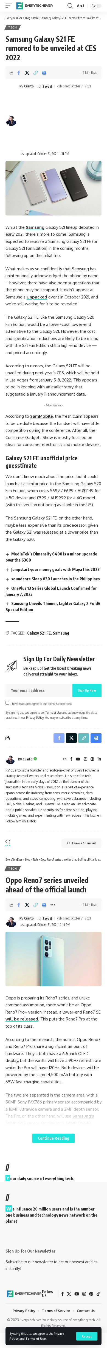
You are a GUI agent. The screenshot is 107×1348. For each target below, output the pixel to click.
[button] (86, 1336)
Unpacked (37, 297)
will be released (21, 1019)
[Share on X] (27, 72)
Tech (12, 27)
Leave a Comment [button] (84, 843)
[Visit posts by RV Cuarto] (10, 759)
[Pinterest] (92, 759)
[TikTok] (98, 1294)
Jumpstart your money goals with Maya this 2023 (55, 569)
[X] (69, 1294)
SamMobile (41, 416)
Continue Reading (53, 1138)
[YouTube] (78, 759)
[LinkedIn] (99, 759)
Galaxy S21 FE (39, 633)
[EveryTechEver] (34, 6)
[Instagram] (85, 759)
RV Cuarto (26, 86)
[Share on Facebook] (18, 72)
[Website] (64, 759)
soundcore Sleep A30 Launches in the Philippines (55, 578)
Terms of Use (36, 1338)
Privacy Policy (34, 717)
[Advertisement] (55, 120)
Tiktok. (31, 821)
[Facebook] (71, 759)
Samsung (35, 227)
